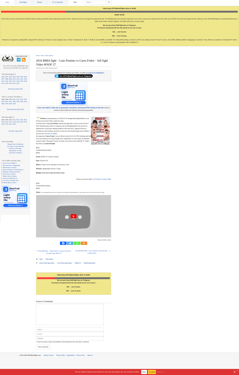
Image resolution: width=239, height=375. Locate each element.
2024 (14, 83)
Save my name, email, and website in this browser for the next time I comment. (63, 342)
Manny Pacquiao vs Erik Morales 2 (13, 169)
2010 (14, 79)
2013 (25, 79)
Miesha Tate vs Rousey (10, 176)
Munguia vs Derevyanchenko (11, 172)
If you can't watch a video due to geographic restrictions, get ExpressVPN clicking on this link (71, 108)
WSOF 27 (78, 263)
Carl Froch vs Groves (9, 174)
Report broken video (104, 240)
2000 (2, 77)
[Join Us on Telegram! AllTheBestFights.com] (74, 77)
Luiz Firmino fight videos (64, 263)
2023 (10, 83)
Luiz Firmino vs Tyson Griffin (101, 179)
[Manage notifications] (234, 371)
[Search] (109, 2)
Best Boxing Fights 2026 (15, 89)
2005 (21, 77)
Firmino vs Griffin (50, 133)
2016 (10, 81)
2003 (14, 77)
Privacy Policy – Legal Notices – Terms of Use (70, 355)
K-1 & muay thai (57, 2)
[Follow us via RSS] (24, 61)
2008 (6, 79)
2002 (10, 77)
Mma (75, 2)
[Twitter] (70, 243)
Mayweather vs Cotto (15, 150)
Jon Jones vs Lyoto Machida (15, 146)
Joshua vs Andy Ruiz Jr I (10, 178)
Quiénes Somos (48, 355)
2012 (21, 79)
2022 (6, 83)
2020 (25, 81)
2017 (14, 81)
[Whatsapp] (77, 243)
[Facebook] (63, 243)
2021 (2, 83)
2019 (21, 81)
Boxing (39, 2)
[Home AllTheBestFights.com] (8, 61)
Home (7, 2)
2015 (6, 81)
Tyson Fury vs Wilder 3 (10, 163)
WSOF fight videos (89, 263)
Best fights (23, 2)
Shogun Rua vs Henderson (15, 144)
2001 (6, 77)
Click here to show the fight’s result (50, 173)
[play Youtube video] (73, 216)
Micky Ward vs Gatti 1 (10, 182)
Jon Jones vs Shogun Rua (10, 180)
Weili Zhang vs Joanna (9, 167)
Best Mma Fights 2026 (15, 131)
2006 (25, 77)
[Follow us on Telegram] (19, 61)
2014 (2, 81)
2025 (17, 83)
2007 (2, 79)
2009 (10, 79)
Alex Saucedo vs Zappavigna (11, 165)
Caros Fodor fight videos (47, 263)
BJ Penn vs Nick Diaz (15, 148)
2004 (17, 77)
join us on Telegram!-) (96, 73)
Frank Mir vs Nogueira (15, 152)
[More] (84, 243)
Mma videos (49, 55)
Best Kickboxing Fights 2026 (15, 109)
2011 (17, 79)
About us (90, 355)
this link (90, 192)
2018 (17, 81)
